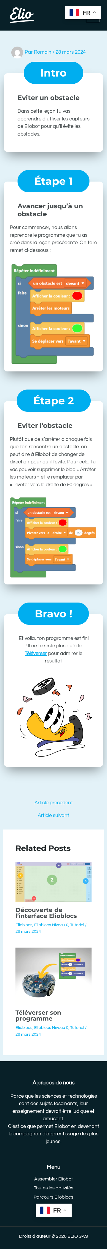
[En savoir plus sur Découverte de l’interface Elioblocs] (53, 881)
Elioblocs (23, 925)
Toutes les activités (53, 1188)
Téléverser (36, 653)
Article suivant (53, 815)
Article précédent (53, 802)
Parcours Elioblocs (53, 1197)
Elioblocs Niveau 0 (51, 925)
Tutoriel (77, 925)
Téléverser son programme (38, 1015)
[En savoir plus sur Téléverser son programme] (53, 975)
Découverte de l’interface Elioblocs (46, 912)
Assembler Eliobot (53, 1179)
